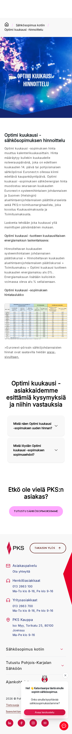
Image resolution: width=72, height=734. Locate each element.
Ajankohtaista (18, 682)
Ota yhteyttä (21, 571)
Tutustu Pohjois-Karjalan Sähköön (28, 665)
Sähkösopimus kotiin (30, 25)
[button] (36, 511)
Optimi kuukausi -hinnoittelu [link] (23, 29)
